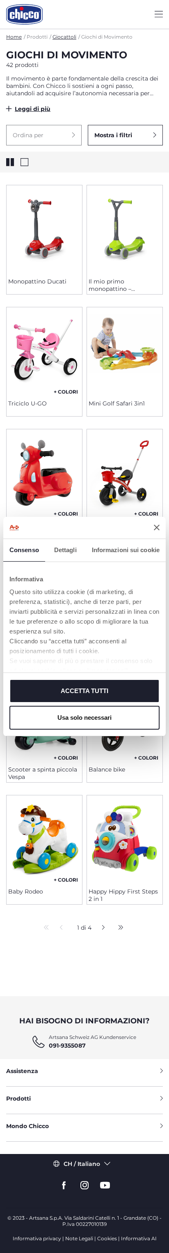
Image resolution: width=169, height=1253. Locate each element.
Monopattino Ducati (37, 281)
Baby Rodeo (25, 891)
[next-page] (101, 928)
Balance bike (107, 769)
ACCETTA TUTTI (84, 690)
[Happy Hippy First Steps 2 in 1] (124, 838)
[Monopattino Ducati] (44, 228)
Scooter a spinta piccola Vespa (42, 773)
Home (14, 37)
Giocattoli (64, 37)
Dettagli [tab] (65, 549)
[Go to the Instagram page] (84, 1185)
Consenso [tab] (24, 549)
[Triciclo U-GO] (44, 350)
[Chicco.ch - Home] (24, 14)
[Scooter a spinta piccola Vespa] (44, 472)
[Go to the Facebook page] (64, 1185)
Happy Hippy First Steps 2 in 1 (123, 895)
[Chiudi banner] (157, 527)
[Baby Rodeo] (44, 838)
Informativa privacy (37, 1238)
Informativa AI (139, 1238)
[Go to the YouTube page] (105, 1185)
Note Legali (79, 1238)
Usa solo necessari (84, 717)
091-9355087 (67, 1045)
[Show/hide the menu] (159, 14)
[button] (44, 135)
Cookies (107, 1238)
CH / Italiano (82, 1164)
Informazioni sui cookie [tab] (126, 549)
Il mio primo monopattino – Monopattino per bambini (113, 285)
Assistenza (22, 1071)
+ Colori (66, 392)
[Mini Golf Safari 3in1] (124, 350)
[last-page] (118, 928)
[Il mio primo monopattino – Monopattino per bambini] (124, 228)
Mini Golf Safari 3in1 (117, 403)
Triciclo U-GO (27, 403)
